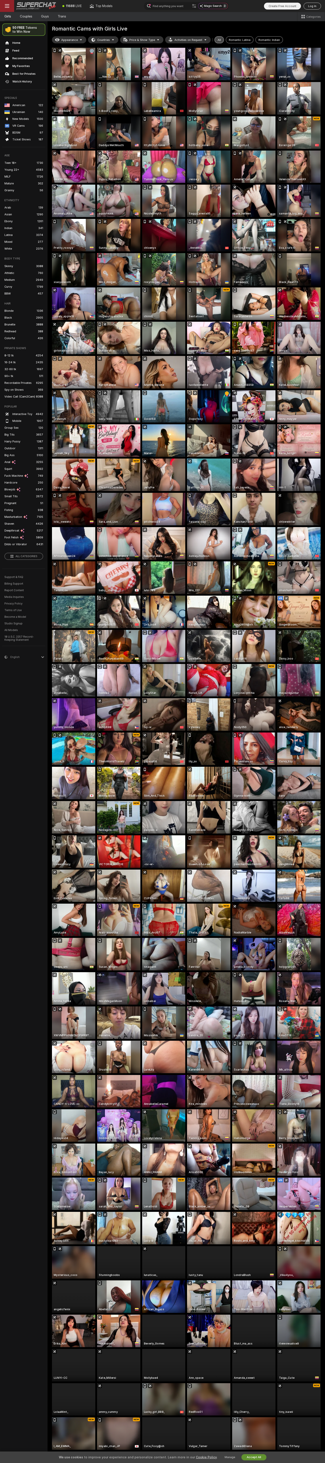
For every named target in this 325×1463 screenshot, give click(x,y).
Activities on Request (188, 40)
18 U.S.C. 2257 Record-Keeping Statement (19, 638)
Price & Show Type (142, 40)
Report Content (14, 590)
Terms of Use (13, 610)
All (219, 40)
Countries (103, 40)
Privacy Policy (13, 603)
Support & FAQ (13, 577)
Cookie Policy (206, 1457)
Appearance (69, 40)
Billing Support (13, 583)
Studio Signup (13, 623)
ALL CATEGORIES (26, 556)
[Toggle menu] (7, 6)
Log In (312, 6)
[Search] (194, 6)
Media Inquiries (14, 597)
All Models (11, 630)
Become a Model (15, 616)
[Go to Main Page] (36, 6)
